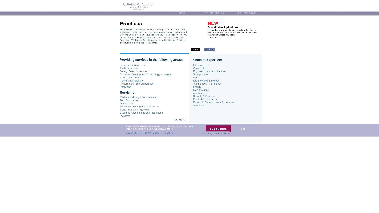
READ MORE (179, 120)
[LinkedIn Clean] (243, 128)
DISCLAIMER (132, 132)
